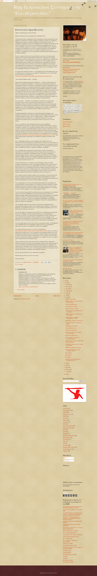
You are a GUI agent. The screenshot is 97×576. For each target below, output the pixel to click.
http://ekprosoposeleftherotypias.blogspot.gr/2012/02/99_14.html (31, 230)
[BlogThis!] (46, 262)
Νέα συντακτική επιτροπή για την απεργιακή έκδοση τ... (72, 350)
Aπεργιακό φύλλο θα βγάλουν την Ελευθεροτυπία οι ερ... (72, 360)
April (67, 365)
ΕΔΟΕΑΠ (65, 416)
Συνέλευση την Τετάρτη (68, 240)
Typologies (65, 556)
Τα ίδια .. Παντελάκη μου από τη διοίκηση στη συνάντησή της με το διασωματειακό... (76, 211)
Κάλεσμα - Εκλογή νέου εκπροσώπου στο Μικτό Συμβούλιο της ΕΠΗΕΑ (72, 185)
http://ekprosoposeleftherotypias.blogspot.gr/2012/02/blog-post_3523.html (33, 76)
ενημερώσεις (65, 422)
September (68, 290)
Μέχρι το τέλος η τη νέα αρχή (71, 308)
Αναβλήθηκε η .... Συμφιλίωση (69, 193)
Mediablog (65, 558)
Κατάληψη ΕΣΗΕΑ (67, 552)
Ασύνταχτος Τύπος (67, 550)
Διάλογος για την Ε (67, 414)
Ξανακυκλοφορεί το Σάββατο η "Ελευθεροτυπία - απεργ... (72, 318)
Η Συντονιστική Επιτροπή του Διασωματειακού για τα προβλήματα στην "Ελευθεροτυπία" (73, 233)
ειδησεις (64, 418)
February (68, 369)
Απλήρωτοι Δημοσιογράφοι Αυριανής (71, 536)
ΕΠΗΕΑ (64, 424)
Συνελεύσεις (65, 445)
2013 (65, 280)
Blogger (55, 573)
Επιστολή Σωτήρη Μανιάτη (71, 304)
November (68, 286)
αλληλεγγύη (65, 408)
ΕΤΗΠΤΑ (65, 431)
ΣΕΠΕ (64, 443)
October (67, 288)
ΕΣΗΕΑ (64, 429)
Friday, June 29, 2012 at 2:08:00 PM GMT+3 (28, 286)
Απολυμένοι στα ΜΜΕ (68, 543)
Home (37, 296)
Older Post (56, 296)
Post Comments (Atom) (25, 298)
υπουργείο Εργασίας (67, 449)
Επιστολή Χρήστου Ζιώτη (70, 328)
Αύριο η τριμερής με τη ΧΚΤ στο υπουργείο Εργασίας (72, 338)
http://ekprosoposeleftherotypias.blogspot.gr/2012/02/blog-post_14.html (37, 135)
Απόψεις (21, 264)
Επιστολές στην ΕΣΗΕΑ (68, 425)
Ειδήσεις (65, 420)
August (67, 293)
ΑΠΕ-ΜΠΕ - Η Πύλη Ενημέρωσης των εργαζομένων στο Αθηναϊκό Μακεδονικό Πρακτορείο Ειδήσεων (72, 518)
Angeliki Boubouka (68, 121)
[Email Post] (42, 262)
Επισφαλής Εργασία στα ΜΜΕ (69, 554)
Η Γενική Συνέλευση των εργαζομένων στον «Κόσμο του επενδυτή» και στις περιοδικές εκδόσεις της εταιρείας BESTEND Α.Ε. (72, 514)
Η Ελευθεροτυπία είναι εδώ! (71, 326)
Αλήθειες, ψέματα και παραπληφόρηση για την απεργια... (74, 302)
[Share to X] (47, 262)
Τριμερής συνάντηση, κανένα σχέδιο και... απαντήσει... (73, 333)
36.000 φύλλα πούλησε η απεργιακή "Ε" (74, 320)
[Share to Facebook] (49, 262)
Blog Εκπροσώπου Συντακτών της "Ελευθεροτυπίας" (48, 10)
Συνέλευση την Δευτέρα (70, 299)
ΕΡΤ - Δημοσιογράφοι (67, 538)
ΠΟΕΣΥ (64, 441)
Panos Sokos (67, 124)
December (68, 284)
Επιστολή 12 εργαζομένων (71, 330)
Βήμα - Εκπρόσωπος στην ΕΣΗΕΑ (70, 530)
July (67, 295)
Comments (67, 460)
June (67, 297)
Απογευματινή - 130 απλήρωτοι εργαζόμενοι (72, 534)
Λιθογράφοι (65, 433)
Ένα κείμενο (68, 357)
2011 (65, 374)
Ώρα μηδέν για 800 (67, 268)
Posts (66, 458)
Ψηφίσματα (65, 451)
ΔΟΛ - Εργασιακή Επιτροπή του (70, 532)
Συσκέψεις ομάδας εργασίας (69, 447)
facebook (67, 67)
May (67, 363)
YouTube (67, 60)
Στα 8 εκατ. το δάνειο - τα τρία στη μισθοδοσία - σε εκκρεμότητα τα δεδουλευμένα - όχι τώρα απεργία (73, 201)
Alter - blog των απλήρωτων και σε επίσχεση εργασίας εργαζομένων (73, 528)
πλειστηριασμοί (66, 439)
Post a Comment (21, 289)
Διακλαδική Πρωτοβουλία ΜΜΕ (70, 545)
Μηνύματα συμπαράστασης (69, 435)
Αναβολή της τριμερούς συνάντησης (73, 347)
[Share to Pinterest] (50, 262)
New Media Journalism (68, 560)
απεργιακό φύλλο (67, 410)
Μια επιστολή (68, 355)
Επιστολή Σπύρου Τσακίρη (71, 306)
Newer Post (17, 296)
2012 (65, 282)
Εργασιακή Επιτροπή (67, 427)
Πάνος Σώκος (67, 126)
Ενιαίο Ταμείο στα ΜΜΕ (68, 562)
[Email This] (44, 262)
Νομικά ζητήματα (66, 437)
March (67, 367)
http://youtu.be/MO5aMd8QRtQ (71, 62)
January (67, 371)
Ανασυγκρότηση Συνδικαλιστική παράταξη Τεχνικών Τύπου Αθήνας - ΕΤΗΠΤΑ (72, 507)
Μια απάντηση (68, 352)
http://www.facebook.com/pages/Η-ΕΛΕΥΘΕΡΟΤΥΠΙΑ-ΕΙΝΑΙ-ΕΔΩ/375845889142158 (71, 70)
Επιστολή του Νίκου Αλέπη (71, 335)
